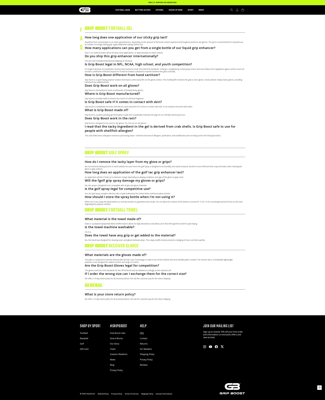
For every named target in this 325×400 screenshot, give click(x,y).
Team (112, 349)
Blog (112, 364)
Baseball (84, 338)
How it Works (116, 338)
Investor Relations (118, 354)
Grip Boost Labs (117, 333)
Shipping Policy (147, 354)
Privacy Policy (116, 370)
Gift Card (84, 349)
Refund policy (103, 394)
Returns (144, 343)
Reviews (144, 364)
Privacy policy (116, 394)
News (112, 359)
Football (84, 333)
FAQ (142, 333)
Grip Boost (90, 394)
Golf (82, 343)
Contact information (164, 394)
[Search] (231, 10)
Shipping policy (147, 394)
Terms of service (132, 394)
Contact (143, 338)
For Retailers (146, 349)
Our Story (114, 343)
